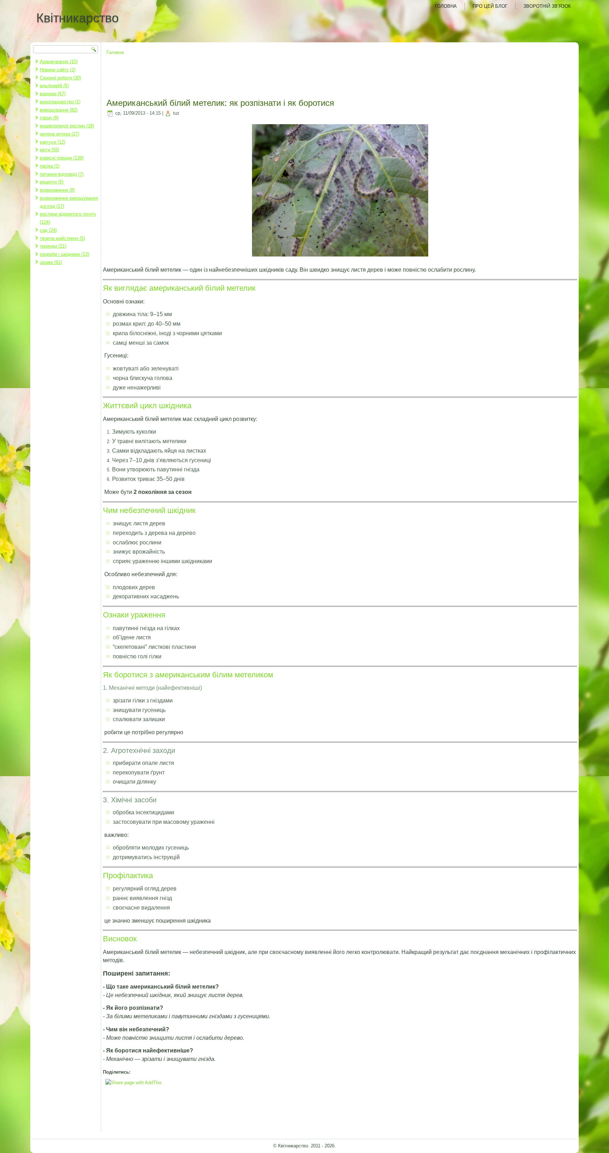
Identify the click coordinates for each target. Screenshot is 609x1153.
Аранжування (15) (59, 61)
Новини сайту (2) (57, 69)
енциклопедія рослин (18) (67, 125)
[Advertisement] (340, 77)
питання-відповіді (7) (62, 174)
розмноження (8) (57, 190)
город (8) (49, 117)
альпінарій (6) (54, 85)
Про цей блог (490, 6)
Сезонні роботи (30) (60, 77)
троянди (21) (53, 246)
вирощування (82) (59, 110)
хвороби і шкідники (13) (64, 254)
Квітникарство (77, 18)
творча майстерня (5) (62, 238)
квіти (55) (49, 149)
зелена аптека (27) (59, 134)
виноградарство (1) (60, 101)
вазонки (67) (53, 93)
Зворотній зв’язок (547, 6)
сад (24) (48, 230)
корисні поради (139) (62, 158)
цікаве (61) (51, 262)
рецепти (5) (51, 182)
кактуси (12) (52, 142)
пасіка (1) (50, 166)
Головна (446, 6)
